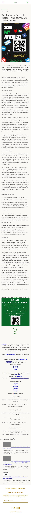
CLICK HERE (9, 361)
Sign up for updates (15, 492)
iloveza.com (4, 344)
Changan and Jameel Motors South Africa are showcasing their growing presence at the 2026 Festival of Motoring (16, 462)
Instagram (15, 386)
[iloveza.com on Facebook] (12, 508)
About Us (14, 488)
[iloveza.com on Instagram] (17, 508)
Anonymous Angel (22, 359)
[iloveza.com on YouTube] (19, 508)
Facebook (15, 383)
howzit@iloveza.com (10, 354)
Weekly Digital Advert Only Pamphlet (20, 378)
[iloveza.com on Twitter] (14, 508)
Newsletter (19, 376)
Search (8, 488)
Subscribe (23, 499)
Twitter (15, 384)
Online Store (21, 488)
